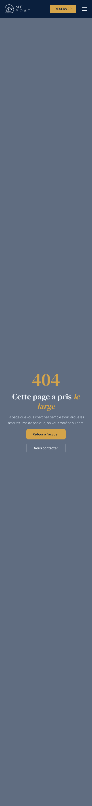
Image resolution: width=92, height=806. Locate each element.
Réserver (63, 9)
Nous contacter (46, 448)
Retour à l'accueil (46, 434)
